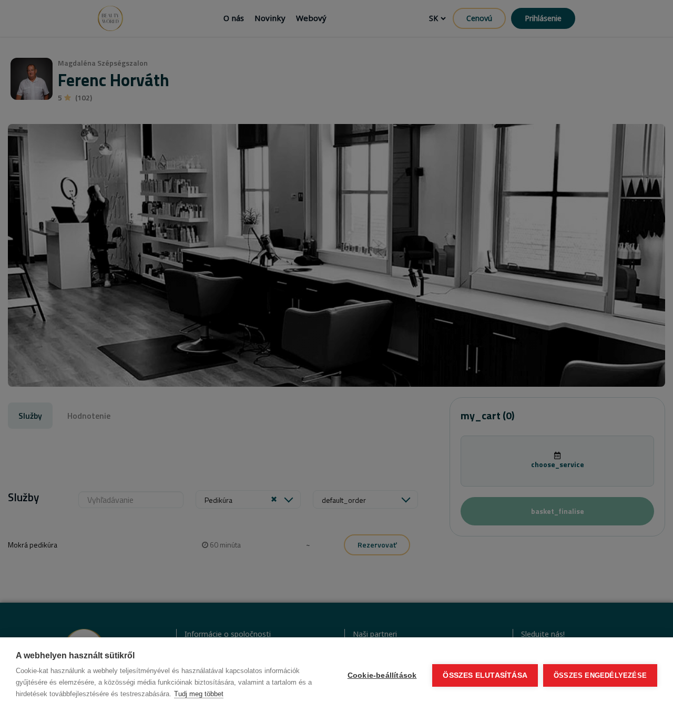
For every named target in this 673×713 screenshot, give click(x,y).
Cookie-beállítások (382, 675)
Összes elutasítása (485, 675)
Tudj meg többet (198, 694)
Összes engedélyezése (600, 675)
